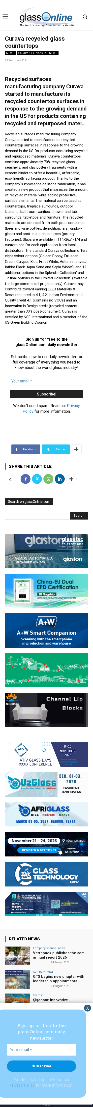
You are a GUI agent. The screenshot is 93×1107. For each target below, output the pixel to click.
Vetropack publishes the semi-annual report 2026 (60, 955)
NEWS (10, 53)
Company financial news (37, 53)
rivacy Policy (23, 1085)
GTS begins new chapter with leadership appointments (58, 978)
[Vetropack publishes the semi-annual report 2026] (17, 956)
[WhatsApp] (48, 479)
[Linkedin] (60, 479)
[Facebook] (26, 479)
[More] (76, 449)
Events (37, 995)
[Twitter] (37, 479)
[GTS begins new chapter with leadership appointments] (17, 979)
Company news (43, 971)
